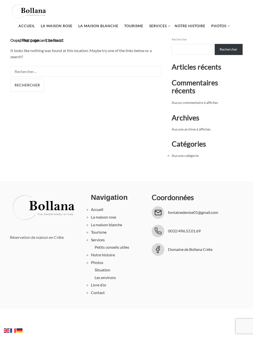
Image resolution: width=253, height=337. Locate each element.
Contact (54, 40)
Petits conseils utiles (112, 247)
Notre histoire (190, 26)
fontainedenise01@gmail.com (193, 212)
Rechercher (228, 49)
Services (158, 26)
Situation (102, 269)
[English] (7, 330)
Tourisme (133, 26)
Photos (218, 26)
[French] (13, 330)
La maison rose (56, 26)
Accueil (27, 26)
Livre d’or (29, 40)
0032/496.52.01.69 (184, 230)
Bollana (28, 11)
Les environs (105, 277)
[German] (20, 330)
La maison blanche (98, 26)
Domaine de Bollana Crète (190, 249)
